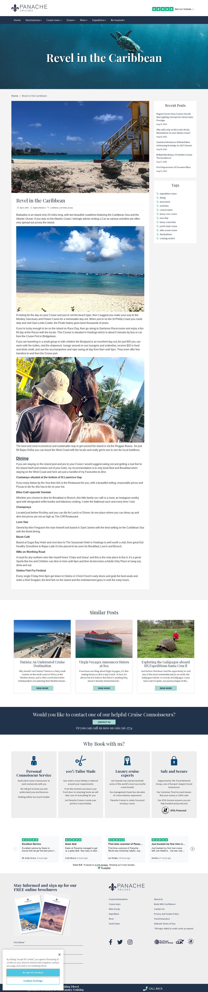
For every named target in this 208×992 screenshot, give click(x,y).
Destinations (33, 20)
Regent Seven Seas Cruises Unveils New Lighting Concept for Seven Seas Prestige (174, 117)
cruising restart (167, 238)
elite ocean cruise (168, 230)
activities (63, 207)
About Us (158, 899)
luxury (70, 207)
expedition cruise (168, 193)
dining (163, 197)
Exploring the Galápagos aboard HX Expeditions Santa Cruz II (166, 664)
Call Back (155, 988)
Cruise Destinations (118, 899)
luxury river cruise (168, 213)
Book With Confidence (165, 904)
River (83, 20)
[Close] (59, 954)
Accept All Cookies (33, 972)
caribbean (54, 207)
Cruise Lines (53, 20)
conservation (166, 209)
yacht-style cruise (168, 226)
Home (17, 20)
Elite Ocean (114, 909)
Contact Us (104, 722)
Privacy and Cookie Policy (166, 913)
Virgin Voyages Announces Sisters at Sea (104, 664)
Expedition (98, 20)
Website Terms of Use (165, 923)
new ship (164, 218)
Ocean (70, 20)
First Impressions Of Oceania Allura (173, 167)
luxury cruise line (168, 222)
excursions (165, 201)
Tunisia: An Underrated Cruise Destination (42, 664)
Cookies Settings (33, 980)
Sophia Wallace (39, 207)
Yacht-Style (114, 923)
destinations (166, 234)
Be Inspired (117, 20)
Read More (42, 688)
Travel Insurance (162, 918)
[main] (33, 970)
